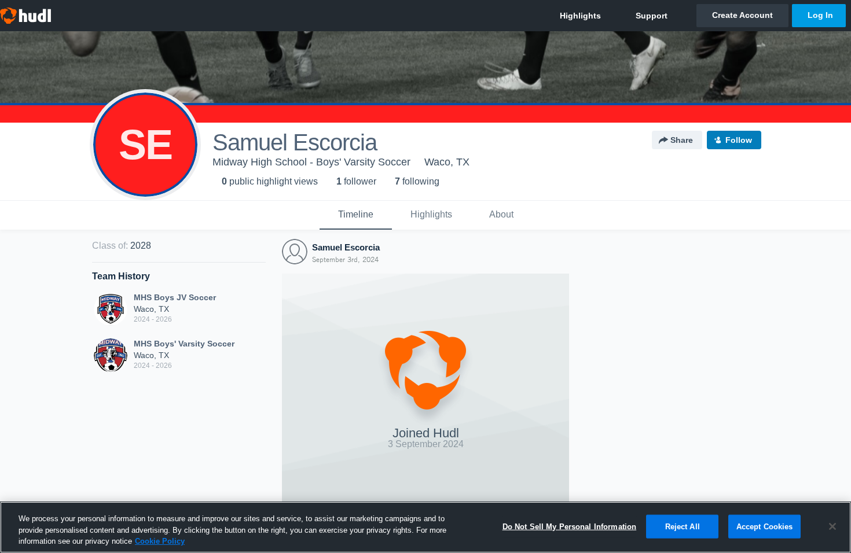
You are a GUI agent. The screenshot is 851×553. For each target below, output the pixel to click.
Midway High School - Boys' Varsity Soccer (311, 162)
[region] (425, 527)
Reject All (682, 526)
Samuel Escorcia (346, 247)
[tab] (356, 215)
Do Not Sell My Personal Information (569, 526)
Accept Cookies (764, 526)
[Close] (832, 526)
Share (681, 140)
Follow (738, 140)
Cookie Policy (160, 541)
